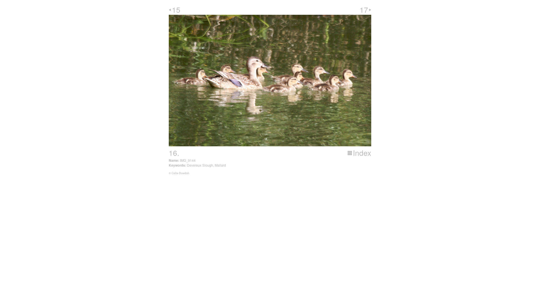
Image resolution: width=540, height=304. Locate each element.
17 (364, 9)
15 (176, 9)
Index (362, 152)
